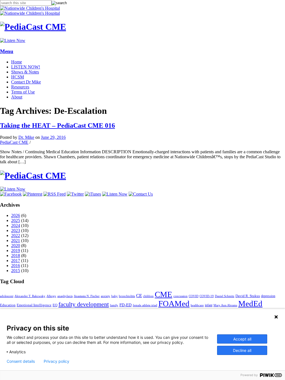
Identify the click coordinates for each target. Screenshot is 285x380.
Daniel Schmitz (224, 296)
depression (268, 296)
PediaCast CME (14, 142)
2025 (15, 220)
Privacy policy (56, 361)
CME (163, 294)
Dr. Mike (26, 137)
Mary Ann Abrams (225, 305)
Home (16, 62)
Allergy (51, 296)
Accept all (242, 339)
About (16, 97)
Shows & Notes (25, 72)
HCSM (17, 77)
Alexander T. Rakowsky (29, 296)
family (114, 305)
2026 (15, 215)
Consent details (21, 361)
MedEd (250, 303)
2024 (15, 225)
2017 (15, 260)
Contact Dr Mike (26, 82)
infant (208, 305)
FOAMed (174, 303)
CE (139, 295)
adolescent (6, 296)
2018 (15, 255)
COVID (193, 296)
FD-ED (125, 305)
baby (114, 296)
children (148, 296)
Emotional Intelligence (34, 305)
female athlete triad (145, 305)
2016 (15, 265)
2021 (15, 240)
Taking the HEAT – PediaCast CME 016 (57, 125)
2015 (15, 270)
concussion (180, 296)
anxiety (105, 296)
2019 (15, 250)
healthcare (197, 305)
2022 (15, 235)
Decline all (242, 350)
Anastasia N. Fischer (87, 296)
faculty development (83, 304)
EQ (55, 305)
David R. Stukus (247, 296)
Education (8, 305)
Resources (20, 87)
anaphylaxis (65, 296)
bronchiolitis (127, 296)
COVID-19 (207, 296)
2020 (15, 245)
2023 (15, 230)
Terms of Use (23, 92)
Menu (6, 51)
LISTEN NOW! (25, 67)
